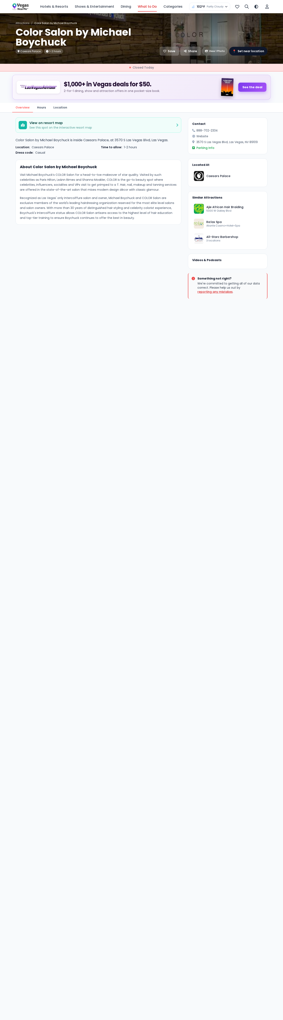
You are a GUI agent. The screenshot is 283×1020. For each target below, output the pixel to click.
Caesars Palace (43, 147)
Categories (173, 6)
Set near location (248, 51)
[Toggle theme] (256, 6)
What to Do (147, 6)
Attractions (22, 23)
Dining (126, 6)
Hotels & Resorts (54, 6)
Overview (23, 107)
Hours (41, 107)
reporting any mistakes (215, 292)
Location (60, 107)
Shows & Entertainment (94, 6)
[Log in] (267, 6)
